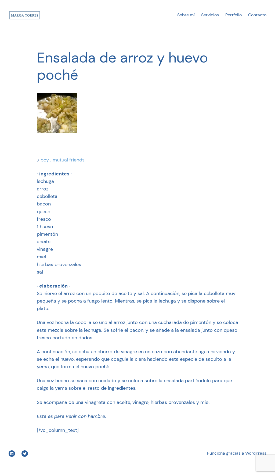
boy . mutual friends (63, 160)
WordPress (255, 453)
